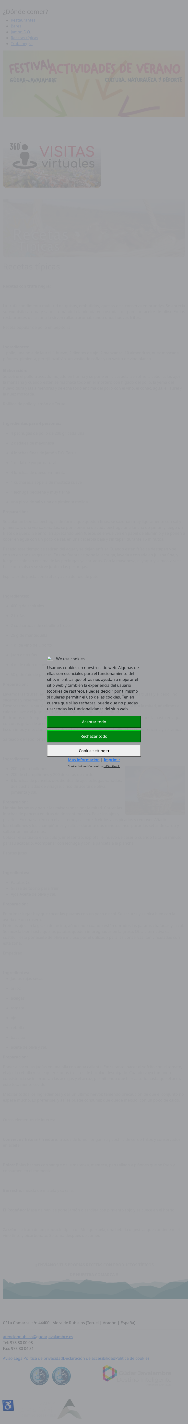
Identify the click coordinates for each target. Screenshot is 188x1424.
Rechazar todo (94, 736)
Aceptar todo (94, 722)
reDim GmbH (112, 766)
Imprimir (112, 760)
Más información (84, 760)
